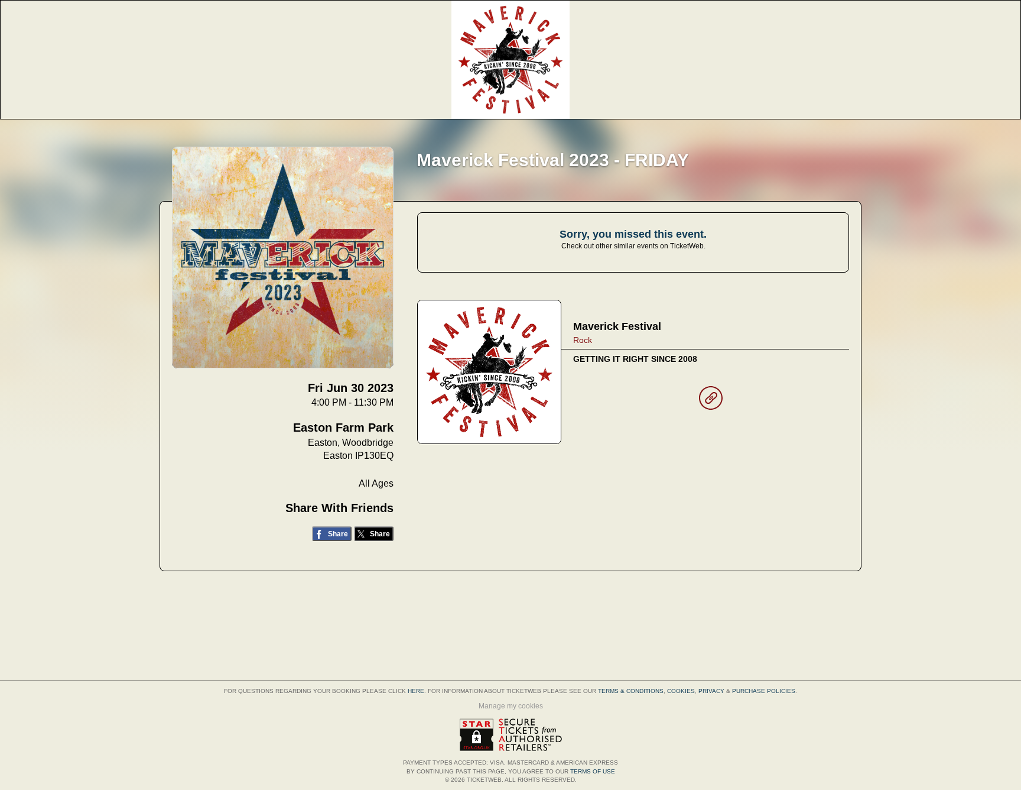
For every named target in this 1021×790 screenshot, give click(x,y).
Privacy (711, 691)
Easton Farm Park (343, 427)
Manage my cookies (511, 706)
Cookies (681, 691)
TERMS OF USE (592, 771)
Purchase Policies (763, 691)
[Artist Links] (711, 401)
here (416, 691)
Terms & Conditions (631, 691)
